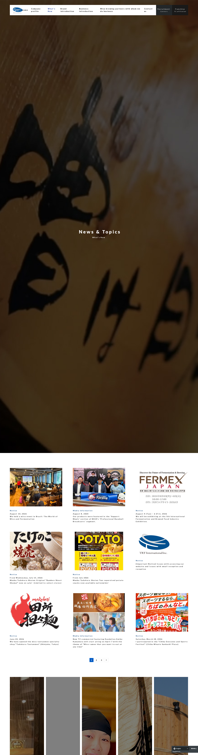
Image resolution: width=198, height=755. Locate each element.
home (25, 10)
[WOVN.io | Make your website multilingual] (193, 748)
